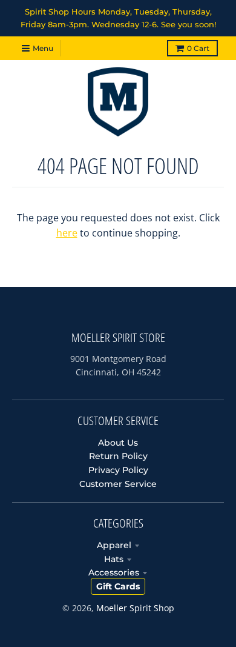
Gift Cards (118, 586)
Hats (113, 559)
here (66, 233)
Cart (198, 48)
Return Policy (118, 456)
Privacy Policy (118, 469)
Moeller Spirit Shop (135, 608)
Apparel (114, 545)
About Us (118, 442)
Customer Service (118, 483)
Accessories (113, 572)
